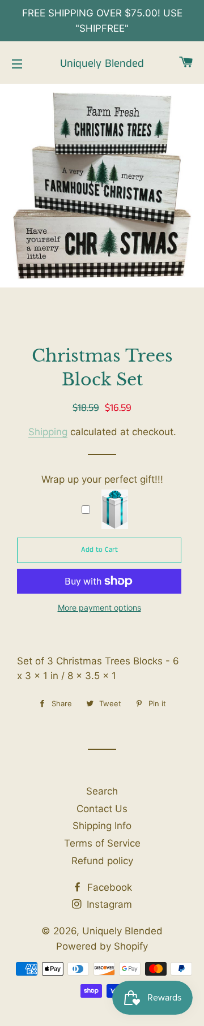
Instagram (108, 904)
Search (102, 791)
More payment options (99, 607)
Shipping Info (102, 825)
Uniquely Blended (102, 64)
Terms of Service (102, 843)
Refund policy (102, 860)
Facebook (108, 887)
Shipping (47, 431)
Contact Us (102, 808)
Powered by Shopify (102, 946)
